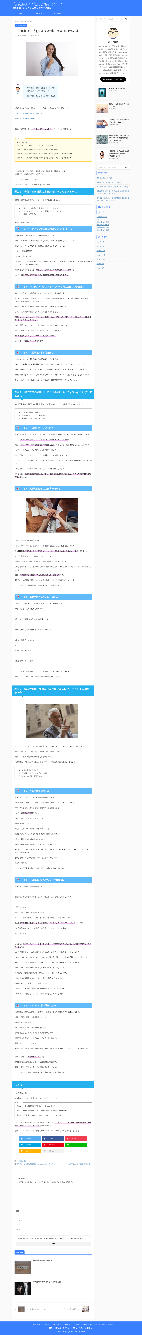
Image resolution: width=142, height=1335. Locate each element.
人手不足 (71, 1164)
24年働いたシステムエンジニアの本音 (32, 8)
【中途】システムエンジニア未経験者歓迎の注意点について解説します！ (119, 153)
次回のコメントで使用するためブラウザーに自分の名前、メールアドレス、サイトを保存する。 (51, 1238)
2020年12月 (101, 251)
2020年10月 (101, 259)
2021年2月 (100, 242)
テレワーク (52, 1164)
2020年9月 (100, 264)
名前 (18, 1211)
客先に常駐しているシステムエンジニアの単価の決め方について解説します (119, 137)
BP (18, 1164)
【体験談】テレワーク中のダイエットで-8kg (112, 186)
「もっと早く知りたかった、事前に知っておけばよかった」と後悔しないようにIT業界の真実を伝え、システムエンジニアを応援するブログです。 (71, 1324)
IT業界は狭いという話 (117, 88)
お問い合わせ (56, 13)
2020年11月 (101, 255)
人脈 (76, 1164)
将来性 (81, 1164)
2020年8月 (100, 268)
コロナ (45, 1164)
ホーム (21, 13)
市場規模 (87, 1164)
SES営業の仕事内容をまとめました (47, 1281)
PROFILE (39, 13)
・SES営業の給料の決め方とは (26, 118)
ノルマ (59, 1164)
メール (19, 1220)
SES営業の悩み (22, 1161)
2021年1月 (100, 246)
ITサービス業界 (24, 1164)
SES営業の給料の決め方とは (44, 1260)
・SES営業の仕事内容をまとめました (29, 113)
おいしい (39, 1164)
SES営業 (33, 1164)
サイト (18, 1229)
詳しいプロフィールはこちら (113, 79)
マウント (65, 1164)
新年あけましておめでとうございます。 (110, 182)
